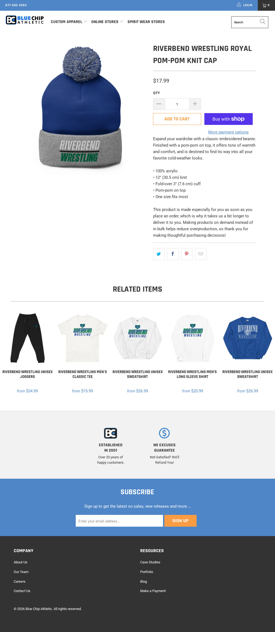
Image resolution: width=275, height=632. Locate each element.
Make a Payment (153, 591)
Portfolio (146, 572)
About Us (20, 562)
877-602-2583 (16, 5)
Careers (20, 581)
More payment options (228, 132)
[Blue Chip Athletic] (24, 20)
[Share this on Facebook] (173, 254)
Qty (156, 93)
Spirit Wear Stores (146, 22)
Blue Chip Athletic (39, 609)
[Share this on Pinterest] (187, 254)
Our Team (21, 572)
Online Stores (105, 22)
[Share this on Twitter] (159, 254)
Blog (143, 581)
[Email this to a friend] (201, 254)
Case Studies (150, 562)
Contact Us (22, 591)
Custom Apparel (66, 22)
